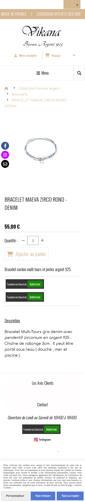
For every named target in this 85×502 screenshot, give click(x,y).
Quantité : (11, 240)
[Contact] (5, 164)
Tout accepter (70, 495)
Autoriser (35, 284)
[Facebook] (5, 146)
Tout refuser (43, 495)
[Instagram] (5, 155)
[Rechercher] (79, 73)
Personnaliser (15, 495)
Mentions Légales (41, 451)
